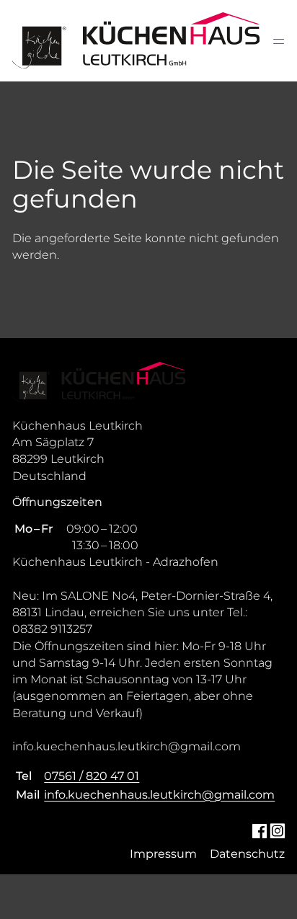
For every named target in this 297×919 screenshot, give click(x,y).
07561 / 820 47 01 (91, 776)
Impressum (163, 854)
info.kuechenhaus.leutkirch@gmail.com (159, 795)
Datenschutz (247, 854)
